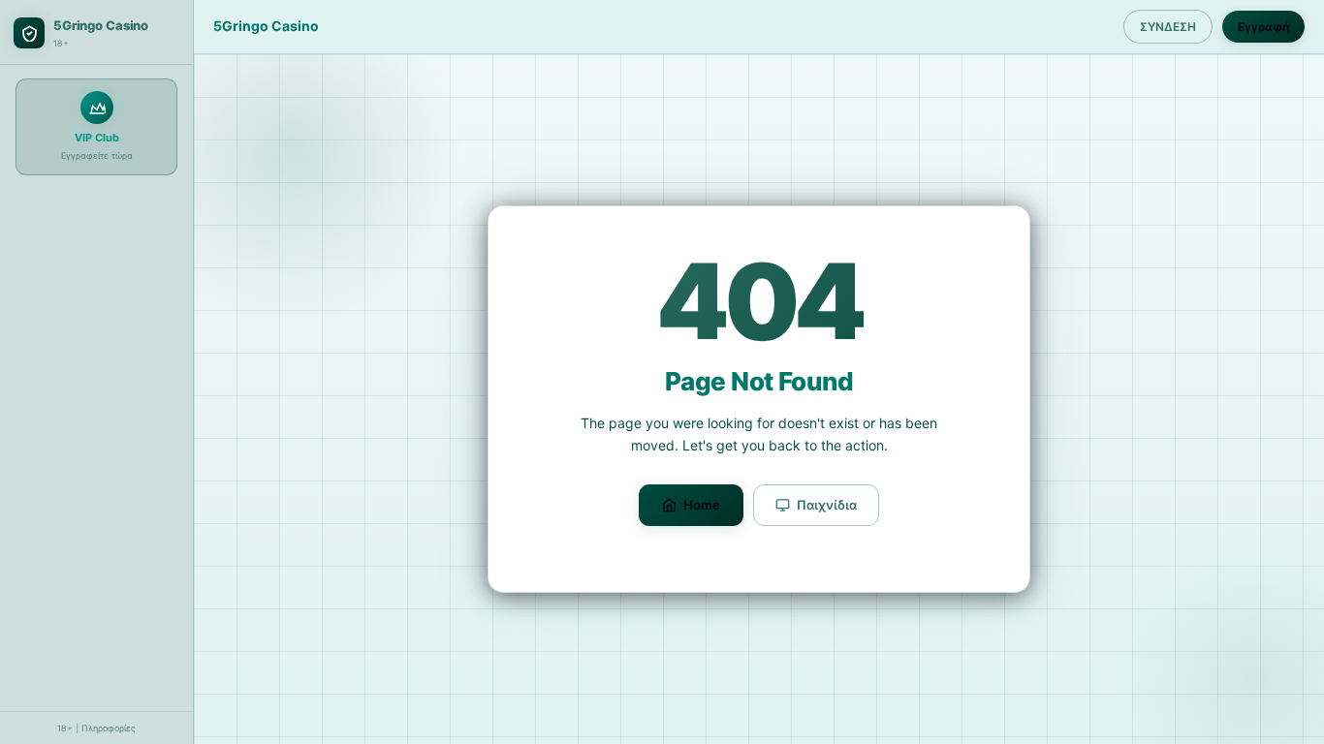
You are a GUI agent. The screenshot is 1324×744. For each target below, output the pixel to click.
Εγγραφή (1263, 26)
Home (701, 504)
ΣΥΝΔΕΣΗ (1168, 26)
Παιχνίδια (827, 504)
